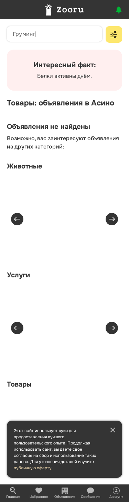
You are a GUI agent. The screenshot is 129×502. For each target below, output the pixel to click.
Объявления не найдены (48, 127)
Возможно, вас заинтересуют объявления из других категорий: (63, 142)
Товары (19, 384)
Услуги (18, 275)
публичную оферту (33, 468)
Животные (24, 166)
